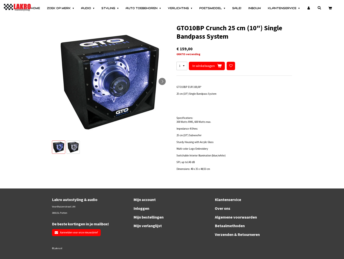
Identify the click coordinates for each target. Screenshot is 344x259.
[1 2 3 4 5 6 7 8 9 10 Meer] (181, 66)
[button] (58, 147)
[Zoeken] (319, 8)
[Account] (309, 8)
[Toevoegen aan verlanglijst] (231, 66)
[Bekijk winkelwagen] (330, 8)
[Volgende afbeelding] (162, 81)
